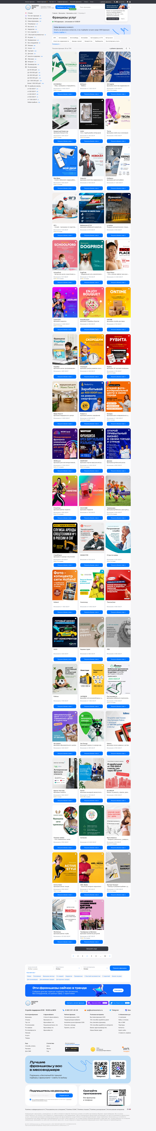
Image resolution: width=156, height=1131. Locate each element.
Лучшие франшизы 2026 (71, 1017)
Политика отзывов (83, 1109)
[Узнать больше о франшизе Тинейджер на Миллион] (91, 914)
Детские (32, 53)
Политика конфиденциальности (35, 1109)
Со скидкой (60, 976)
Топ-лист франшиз (34, 15)
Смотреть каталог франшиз (75, 1003)
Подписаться (64, 1095)
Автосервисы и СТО (97, 37)
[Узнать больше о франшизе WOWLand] (64, 443)
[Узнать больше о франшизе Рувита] (118, 349)
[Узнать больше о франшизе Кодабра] (64, 349)
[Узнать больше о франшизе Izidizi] (91, 114)
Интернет (32, 61)
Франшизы (28, 1017)
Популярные (33, 24)
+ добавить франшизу (105, 2)
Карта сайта (122, 1030)
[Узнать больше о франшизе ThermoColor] (118, 585)
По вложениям (32, 67)
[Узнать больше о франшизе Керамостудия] (91, 632)
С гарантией (106, 976)
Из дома (31, 37)
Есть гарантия (33, 32)
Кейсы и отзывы (123, 1019)
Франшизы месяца (48, 976)
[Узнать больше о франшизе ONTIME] (118, 302)
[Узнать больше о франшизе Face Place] (118, 255)
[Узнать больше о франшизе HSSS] (64, 632)
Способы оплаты (30, 1046)
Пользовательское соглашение (55, 1109)
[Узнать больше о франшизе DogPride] (91, 255)
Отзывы (30, 13)
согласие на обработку (39, 1099)
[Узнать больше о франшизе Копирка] (118, 396)
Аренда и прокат (77, 41)
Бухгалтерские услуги (112, 41)
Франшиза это (48, 1019)
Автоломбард (74, 37)
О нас (91, 1)
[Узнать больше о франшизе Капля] (91, 773)
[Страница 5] (109, 956)
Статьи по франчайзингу (51, 1017)
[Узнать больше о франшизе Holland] (64, 585)
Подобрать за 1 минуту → (65, 7)
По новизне (28, 1027)
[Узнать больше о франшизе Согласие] (91, 820)
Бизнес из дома (117, 976)
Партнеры (122, 1025)
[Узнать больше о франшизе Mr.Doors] (91, 67)
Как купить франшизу (75, 1)
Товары (27, 1038)
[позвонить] (114, 2)
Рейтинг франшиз (41, 1)
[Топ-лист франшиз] (78, 990)
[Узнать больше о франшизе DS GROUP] (118, 773)
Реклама (28, 1048)
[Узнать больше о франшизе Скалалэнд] (91, 585)
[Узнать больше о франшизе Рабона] (64, 679)
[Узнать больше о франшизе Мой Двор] (64, 161)
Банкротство (88, 41)
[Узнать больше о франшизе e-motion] (118, 208)
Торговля (32, 51)
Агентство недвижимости (61, 41)
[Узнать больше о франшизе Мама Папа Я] (64, 396)
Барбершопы (99, 41)
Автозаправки (63, 37)
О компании (122, 1017)
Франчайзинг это (49, 1022)
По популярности (30, 1030)
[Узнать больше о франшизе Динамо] (118, 443)
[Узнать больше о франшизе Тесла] (118, 114)
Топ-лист (51, 1)
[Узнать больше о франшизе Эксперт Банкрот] (118, 867)
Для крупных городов (62, 979)
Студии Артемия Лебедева (72, 1044)
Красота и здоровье (35, 56)
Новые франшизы (34, 21)
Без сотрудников (34, 43)
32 (105, 956)
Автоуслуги (109, 37)
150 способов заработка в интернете (101, 1025)
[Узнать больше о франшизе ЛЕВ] (118, 632)
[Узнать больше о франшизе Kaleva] (118, 726)
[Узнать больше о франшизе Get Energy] (91, 726)
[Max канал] (97, 1003)
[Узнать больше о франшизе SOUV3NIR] (91, 491)
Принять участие (69, 1027)
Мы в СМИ (122, 1022)
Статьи (86, 1)
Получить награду (69, 1025)
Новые (29, 976)
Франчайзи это (48, 1030)
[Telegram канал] (120, 1003)
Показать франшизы (120, 968)
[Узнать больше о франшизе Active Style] (64, 867)
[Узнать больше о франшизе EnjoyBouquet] (91, 302)
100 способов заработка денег (99, 1019)
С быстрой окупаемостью (37, 34)
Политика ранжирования (97, 1109)
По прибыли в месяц (34, 86)
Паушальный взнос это (51, 1025)
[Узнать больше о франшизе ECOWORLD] (64, 67)
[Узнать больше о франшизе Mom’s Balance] (118, 820)
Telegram (115, 1010)
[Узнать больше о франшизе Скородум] (91, 349)
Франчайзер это (48, 1027)
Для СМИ (28, 1051)
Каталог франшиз (29, 1)
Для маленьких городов (47, 979)
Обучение (32, 59)
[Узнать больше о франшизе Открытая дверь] (118, 538)
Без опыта (32, 26)
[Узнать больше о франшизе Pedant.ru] (91, 396)
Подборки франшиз (63, 1)
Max (129, 1010)
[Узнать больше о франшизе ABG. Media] (91, 867)
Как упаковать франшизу (98, 1022)
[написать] (117, 2)
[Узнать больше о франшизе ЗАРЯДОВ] (91, 679)
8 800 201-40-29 (71, 1010)
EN (128, 1109)
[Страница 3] (73, 956)
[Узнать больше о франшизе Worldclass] (64, 914)
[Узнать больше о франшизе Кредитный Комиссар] (64, 114)
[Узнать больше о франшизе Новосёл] (91, 161)
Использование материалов (115, 1109)
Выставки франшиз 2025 (97, 1017)
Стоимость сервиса (125, 1033)
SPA (54, 37)
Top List (27, 1022)
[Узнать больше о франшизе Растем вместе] (118, 679)
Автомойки (84, 37)
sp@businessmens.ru (95, 1010)
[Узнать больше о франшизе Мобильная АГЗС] (91, 208)
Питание (31, 45)
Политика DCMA (71, 1109)
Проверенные (33, 40)
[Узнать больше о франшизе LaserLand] (64, 302)
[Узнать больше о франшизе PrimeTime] (64, 491)
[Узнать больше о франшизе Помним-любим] (64, 820)
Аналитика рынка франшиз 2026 (74, 1022)
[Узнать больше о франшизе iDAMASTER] (91, 538)
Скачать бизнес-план (113, 18)
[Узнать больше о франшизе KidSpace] (118, 161)
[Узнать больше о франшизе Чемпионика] (118, 491)
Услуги (31, 48)
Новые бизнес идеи (96, 1030)
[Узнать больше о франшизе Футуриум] (64, 726)
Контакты (121, 1027)
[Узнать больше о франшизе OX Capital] (118, 67)
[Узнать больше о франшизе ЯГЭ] (64, 208)
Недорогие (32, 29)
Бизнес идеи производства (98, 1027)
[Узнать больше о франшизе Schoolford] (64, 255)
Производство (33, 64)
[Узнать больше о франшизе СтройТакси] (64, 538)
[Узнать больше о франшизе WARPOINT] (91, 443)
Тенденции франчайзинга (72, 1019)
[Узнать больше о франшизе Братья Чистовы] (64, 773)
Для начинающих (32, 979)
